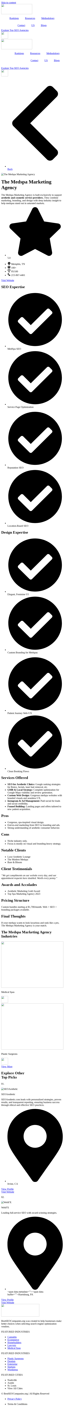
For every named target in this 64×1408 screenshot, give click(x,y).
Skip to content (8, 2)
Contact (21, 25)
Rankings (14, 18)
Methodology (48, 18)
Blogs (44, 25)
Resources (30, 18)
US (33, 25)
